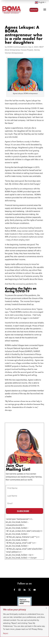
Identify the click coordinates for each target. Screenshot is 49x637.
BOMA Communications (17, 47)
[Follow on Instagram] (19, 590)
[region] (24, 621)
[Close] (46, 607)
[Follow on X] (30, 590)
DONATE (34, 10)
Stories (37, 50)
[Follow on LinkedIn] (24, 590)
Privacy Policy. (37, 629)
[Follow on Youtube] (35, 590)
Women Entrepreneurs (14, 53)
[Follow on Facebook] (14, 590)
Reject (5, 633)
